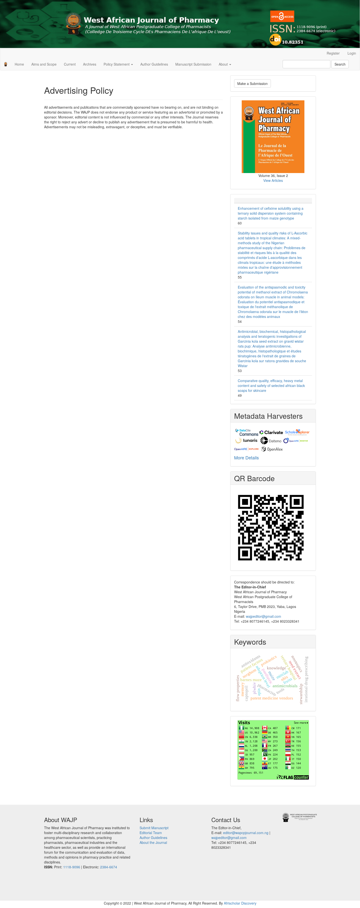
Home (19, 64)
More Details (246, 457)
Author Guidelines (154, 64)
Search (340, 64)
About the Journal (153, 842)
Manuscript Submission (193, 64)
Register (333, 53)
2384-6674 (108, 866)
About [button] (224, 64)
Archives (89, 64)
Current (70, 64)
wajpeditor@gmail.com (263, 616)
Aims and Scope (44, 64)
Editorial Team (151, 832)
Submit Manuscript (154, 827)
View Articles (273, 180)
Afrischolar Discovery (240, 903)
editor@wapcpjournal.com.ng (245, 832)
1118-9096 (71, 866)
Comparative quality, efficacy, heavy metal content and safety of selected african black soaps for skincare (271, 385)
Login (352, 53)
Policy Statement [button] (117, 64)
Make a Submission (252, 83)
